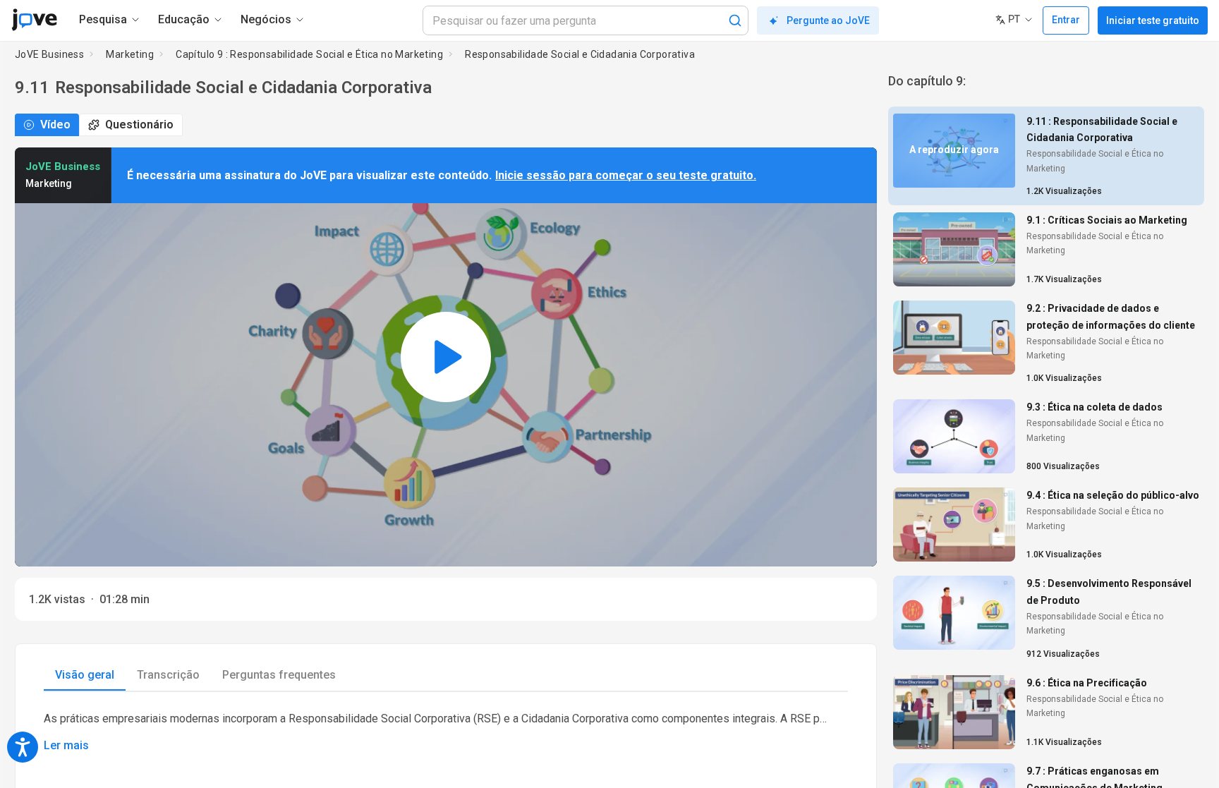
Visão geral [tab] (84, 674)
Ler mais (66, 745)
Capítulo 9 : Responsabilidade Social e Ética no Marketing (309, 54)
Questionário (139, 124)
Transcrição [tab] (168, 674)
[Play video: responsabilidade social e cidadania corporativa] (446, 356)
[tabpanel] (446, 731)
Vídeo (55, 124)
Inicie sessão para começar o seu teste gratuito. (625, 175)
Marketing (130, 54)
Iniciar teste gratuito (1152, 20)
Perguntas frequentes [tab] (279, 674)
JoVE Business (49, 54)
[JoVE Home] (34, 19)
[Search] (735, 20)
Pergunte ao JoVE (828, 20)
